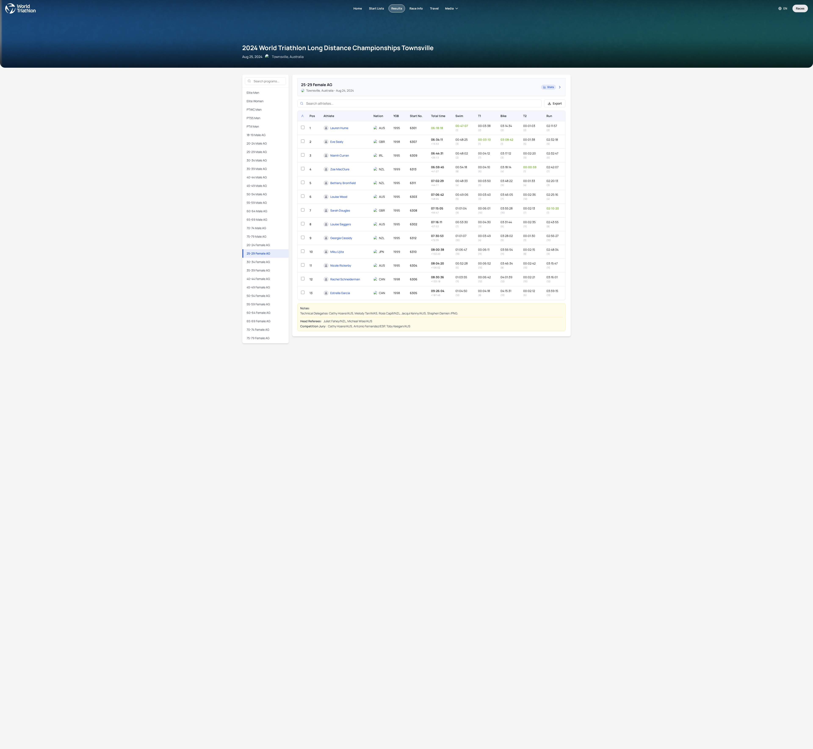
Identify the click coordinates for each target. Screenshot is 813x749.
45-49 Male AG (257, 186)
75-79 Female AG (258, 338)
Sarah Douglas (340, 210)
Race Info (416, 8)
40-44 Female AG (258, 279)
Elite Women (255, 101)
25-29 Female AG (258, 253)
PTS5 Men (253, 118)
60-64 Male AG (257, 211)
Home (357, 8)
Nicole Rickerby (340, 265)
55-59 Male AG (257, 203)
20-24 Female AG (258, 245)
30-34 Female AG (258, 262)
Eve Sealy (336, 142)
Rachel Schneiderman (345, 279)
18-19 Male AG (256, 135)
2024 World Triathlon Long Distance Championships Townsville (338, 47)
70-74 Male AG (256, 228)
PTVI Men (253, 126)
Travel (434, 8)
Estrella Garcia (340, 293)
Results (396, 8)
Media (449, 8)
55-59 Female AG (258, 304)
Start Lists (376, 8)
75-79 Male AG (256, 236)
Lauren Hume (339, 128)
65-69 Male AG (257, 220)
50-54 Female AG (258, 296)
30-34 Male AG (257, 160)
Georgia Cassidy (341, 238)
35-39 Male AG (257, 169)
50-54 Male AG (257, 194)
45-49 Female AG (258, 287)
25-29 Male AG (257, 152)
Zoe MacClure (339, 169)
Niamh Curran (339, 155)
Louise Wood (338, 197)
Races (800, 8)
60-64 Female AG (258, 313)
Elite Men (253, 93)
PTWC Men (254, 109)
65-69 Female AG (258, 321)
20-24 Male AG (257, 143)
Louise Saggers (340, 224)
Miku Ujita (337, 252)
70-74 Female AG (258, 330)
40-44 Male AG (257, 177)
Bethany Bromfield (343, 183)
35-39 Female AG (258, 270)
